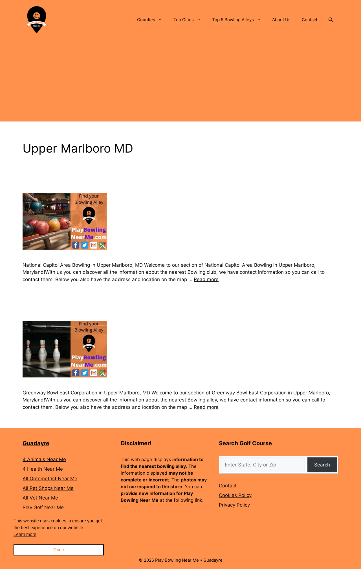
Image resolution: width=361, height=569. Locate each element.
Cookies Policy (235, 495)
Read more (206, 279)
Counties (146, 19)
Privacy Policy (234, 505)
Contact (309, 19)
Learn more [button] (25, 534)
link (198, 500)
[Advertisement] (180, 81)
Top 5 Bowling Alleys (233, 19)
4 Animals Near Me (44, 459)
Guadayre (36, 443)
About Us (281, 19)
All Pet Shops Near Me (48, 488)
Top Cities (183, 19)
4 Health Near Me (43, 469)
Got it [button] (58, 550)
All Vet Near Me (40, 498)
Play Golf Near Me (43, 507)
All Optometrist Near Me (50, 478)
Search (322, 465)
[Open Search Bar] (330, 19)
